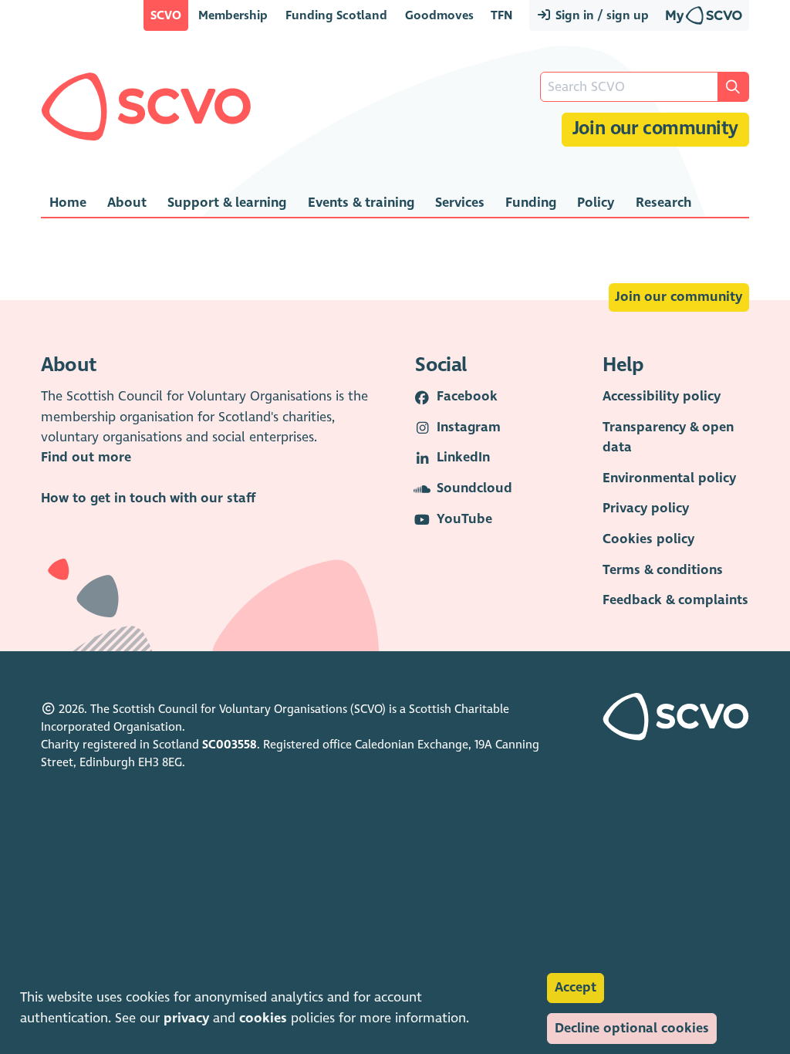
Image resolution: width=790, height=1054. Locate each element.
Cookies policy (648, 539)
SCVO (165, 15)
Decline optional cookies (632, 1028)
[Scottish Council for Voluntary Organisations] (146, 106)
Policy (595, 202)
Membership (233, 15)
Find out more (86, 457)
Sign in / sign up (600, 15)
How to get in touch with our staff (148, 498)
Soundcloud (474, 488)
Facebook (467, 396)
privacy (186, 1018)
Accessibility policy (662, 396)
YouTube (464, 519)
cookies (263, 1018)
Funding (530, 202)
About (127, 202)
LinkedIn (463, 457)
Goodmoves (439, 15)
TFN (501, 15)
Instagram (469, 427)
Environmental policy (669, 478)
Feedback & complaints (675, 600)
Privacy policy (646, 508)
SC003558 (229, 745)
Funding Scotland (336, 15)
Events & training (361, 202)
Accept (575, 987)
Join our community (655, 128)
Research (663, 202)
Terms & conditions (663, 570)
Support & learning (226, 202)
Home (67, 202)
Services (459, 202)
